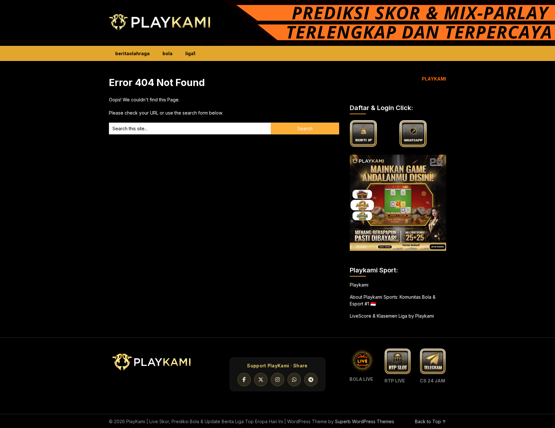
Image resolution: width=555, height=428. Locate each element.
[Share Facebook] (244, 379)
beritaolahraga (132, 53)
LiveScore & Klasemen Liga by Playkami (392, 316)
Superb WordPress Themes (364, 421)
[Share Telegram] (311, 379)
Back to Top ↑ (430, 421)
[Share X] (261, 379)
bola (167, 53)
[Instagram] (277, 379)
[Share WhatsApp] (294, 379)
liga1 (190, 53)
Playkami (359, 284)
